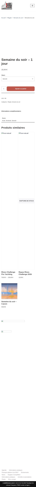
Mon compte (12, 479)
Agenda (4, 470)
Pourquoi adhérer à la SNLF (10, 472)
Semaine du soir (18, 17)
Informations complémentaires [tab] (11, 111)
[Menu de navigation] (32, 5)
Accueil (3, 17)
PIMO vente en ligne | (23, 485)
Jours (3, 75)
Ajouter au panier (20, 88)
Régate (9, 17)
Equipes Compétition (14, 474)
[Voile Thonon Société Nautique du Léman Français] (6, 5)
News (3, 474)
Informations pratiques (15, 470)
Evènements (25, 472)
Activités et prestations (24, 477)
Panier (4, 479)
